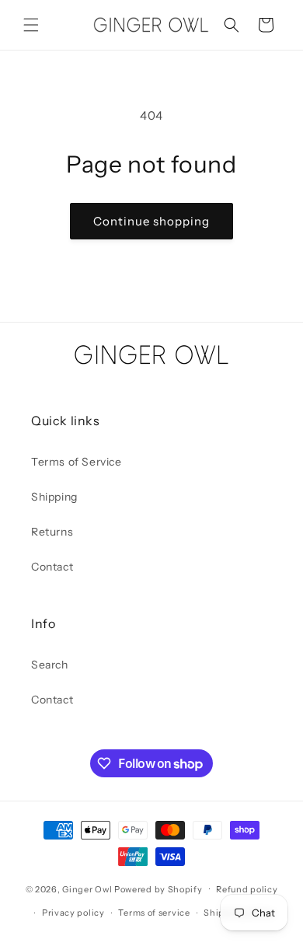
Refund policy (246, 889)
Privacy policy (73, 912)
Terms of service (154, 912)
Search (49, 665)
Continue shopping (151, 221)
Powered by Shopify (158, 888)
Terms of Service (76, 462)
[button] (31, 25)
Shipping (54, 497)
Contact (52, 567)
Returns (52, 532)
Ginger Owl (87, 888)
